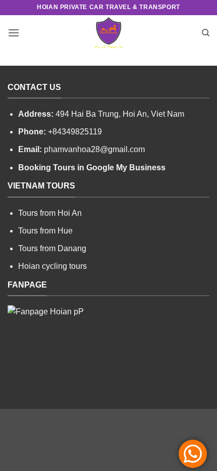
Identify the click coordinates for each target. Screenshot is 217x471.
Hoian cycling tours (52, 266)
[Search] (205, 32)
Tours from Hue (45, 230)
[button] (14, 32)
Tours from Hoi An (50, 213)
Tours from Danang (52, 248)
